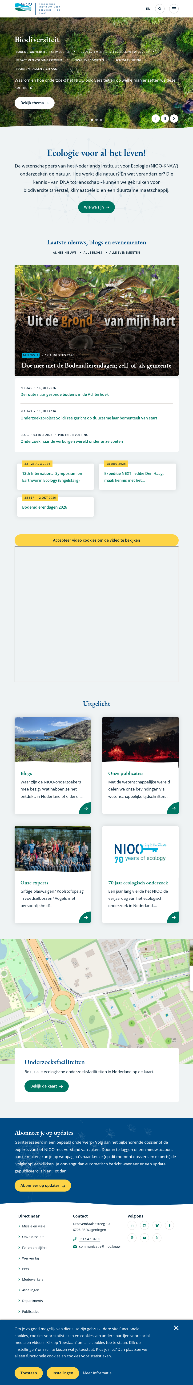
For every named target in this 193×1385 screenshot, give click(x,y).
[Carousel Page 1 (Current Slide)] (92, 120)
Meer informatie (97, 1373)
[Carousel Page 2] (96, 120)
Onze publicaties (125, 773)
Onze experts (34, 882)
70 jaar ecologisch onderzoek (138, 882)
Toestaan (28, 1373)
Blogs (26, 773)
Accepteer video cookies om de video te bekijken (96, 540)
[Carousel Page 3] (101, 120)
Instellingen (62, 1373)
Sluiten (176, 1328)
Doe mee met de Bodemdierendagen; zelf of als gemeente (96, 365)
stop (164, 118)
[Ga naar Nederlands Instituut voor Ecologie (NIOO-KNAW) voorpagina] (23, 7)
